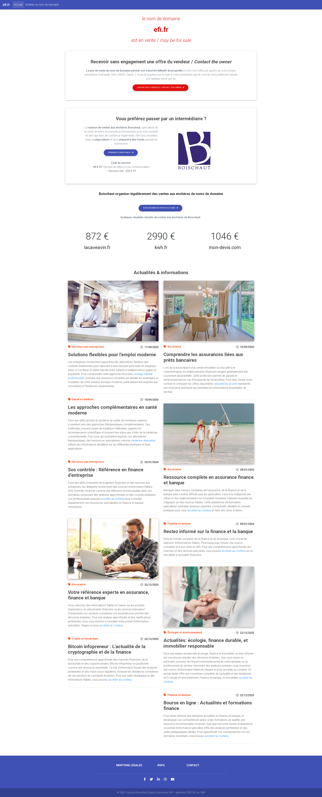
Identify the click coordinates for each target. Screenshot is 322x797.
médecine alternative (143, 440)
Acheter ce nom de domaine (42, 4)
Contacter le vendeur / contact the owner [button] (159, 87)
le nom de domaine (161, 18)
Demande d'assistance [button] (119, 152)
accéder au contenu (112, 498)
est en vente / (161, 40)
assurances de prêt (225, 383)
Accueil (19, 4)
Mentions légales (129, 765)
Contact (192, 765)
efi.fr (161, 29)
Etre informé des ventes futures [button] (159, 208)
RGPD (161, 765)
